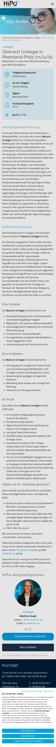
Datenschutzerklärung (31, 691)
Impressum (49, 691)
